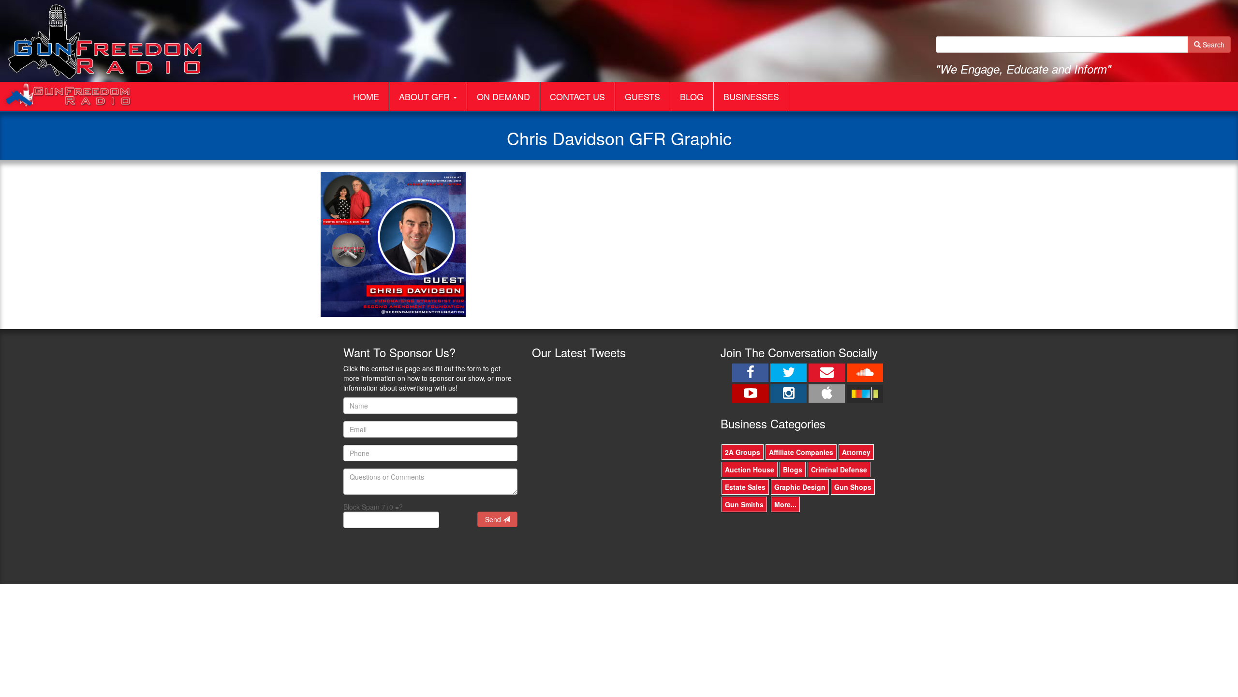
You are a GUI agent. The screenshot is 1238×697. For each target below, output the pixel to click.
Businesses (751, 96)
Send (494, 519)
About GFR (425, 96)
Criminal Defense (839, 469)
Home (366, 96)
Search (1212, 44)
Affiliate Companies (801, 452)
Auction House (749, 469)
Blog (692, 96)
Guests (642, 96)
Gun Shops (852, 487)
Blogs (792, 469)
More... (785, 504)
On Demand (503, 96)
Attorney (856, 452)
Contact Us (577, 96)
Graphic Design (799, 487)
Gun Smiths (744, 504)
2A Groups (742, 452)
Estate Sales (745, 487)
